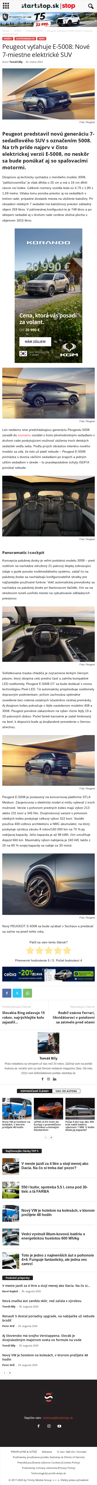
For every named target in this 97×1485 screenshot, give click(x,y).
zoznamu (24, 435)
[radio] (30, 951)
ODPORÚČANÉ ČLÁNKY (35, 1091)
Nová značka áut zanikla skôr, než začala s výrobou (41, 1301)
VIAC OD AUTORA (66, 1091)
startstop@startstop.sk (58, 1418)
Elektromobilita (34, 30)
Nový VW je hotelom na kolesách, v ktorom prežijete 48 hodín (16, 1124)
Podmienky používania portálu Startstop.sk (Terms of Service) (48, 1457)
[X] (17, 993)
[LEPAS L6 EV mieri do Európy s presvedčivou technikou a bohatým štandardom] (48, 1109)
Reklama (47, 1451)
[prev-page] (46, 1137)
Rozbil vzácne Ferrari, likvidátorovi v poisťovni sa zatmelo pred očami (74, 1017)
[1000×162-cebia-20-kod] (48, 974)
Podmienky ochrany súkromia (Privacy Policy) (48, 1468)
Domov (6, 30)
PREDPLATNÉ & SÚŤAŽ (24, 1451)
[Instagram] (49, 1079)
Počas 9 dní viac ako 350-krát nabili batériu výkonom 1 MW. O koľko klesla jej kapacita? (80, 1125)
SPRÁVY (18, 30)
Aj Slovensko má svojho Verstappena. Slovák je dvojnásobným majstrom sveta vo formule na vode (41, 1337)
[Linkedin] (54, 1079)
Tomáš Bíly (16, 61)
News (42, 38)
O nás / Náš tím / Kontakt (71, 1451)
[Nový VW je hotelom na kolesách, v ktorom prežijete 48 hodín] (17, 1109)
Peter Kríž (8, 1326)
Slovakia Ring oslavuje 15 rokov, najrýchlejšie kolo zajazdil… (23, 1017)
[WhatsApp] (27, 993)
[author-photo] (48, 1043)
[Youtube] (59, 1426)
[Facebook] (6, 993)
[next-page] (51, 1137)
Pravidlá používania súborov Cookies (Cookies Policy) (48, 1462)
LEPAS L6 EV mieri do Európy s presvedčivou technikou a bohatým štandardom (47, 1125)
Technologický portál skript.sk (48, 1473)
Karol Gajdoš (10, 1291)
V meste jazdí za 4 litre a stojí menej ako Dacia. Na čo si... (46, 1285)
